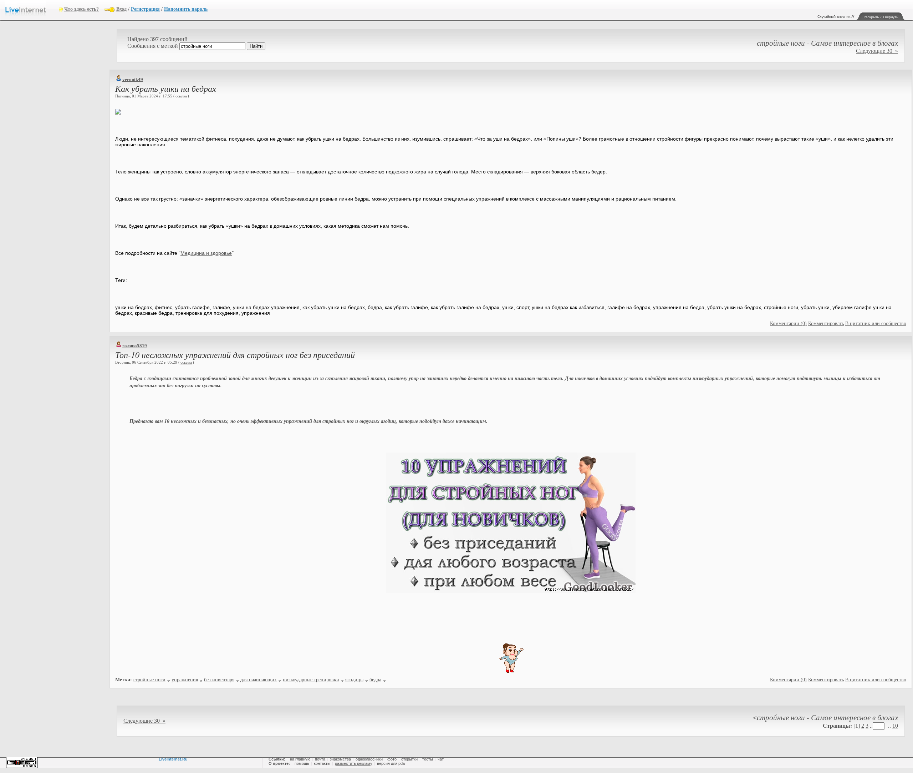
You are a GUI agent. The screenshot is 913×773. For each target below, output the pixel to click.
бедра (375, 679)
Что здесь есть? (81, 9)
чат (441, 759)
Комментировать (826, 323)
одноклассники (369, 759)
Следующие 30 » (877, 51)
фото (392, 759)
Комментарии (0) (788, 323)
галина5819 (134, 345)
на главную (300, 759)
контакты (322, 763)
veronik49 (132, 79)
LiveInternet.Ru (173, 759)
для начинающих (258, 679)
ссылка (181, 96)
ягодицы (354, 679)
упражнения (185, 679)
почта (320, 759)
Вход (121, 9)
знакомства (340, 759)
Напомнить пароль (186, 9)
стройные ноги (149, 679)
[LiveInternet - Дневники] (32, 8)
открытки (409, 759)
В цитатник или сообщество (875, 323)
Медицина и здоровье (206, 253)
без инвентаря (219, 679)
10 (895, 726)
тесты (427, 759)
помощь (302, 763)
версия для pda (391, 763)
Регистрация (145, 9)
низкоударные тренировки (311, 679)
